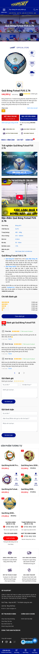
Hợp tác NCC (12, 602)
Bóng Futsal (12, 31)
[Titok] (16, 642)
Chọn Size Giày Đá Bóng (8, 619)
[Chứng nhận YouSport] (27, 642)
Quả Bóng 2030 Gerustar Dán (8, 513)
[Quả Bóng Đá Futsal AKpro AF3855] (9, 479)
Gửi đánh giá (8, 401)
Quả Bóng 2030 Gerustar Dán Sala (28, 489)
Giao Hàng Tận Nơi (7, 621)
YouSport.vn (10, 287)
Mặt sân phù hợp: (5, 250)
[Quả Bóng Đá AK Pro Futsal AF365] (9, 455)
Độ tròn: (4, 239)
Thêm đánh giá (19, 316)
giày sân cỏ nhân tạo (27, 13)
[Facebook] (4, 642)
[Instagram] (8, 642)
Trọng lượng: (6, 232)
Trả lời (10, 339)
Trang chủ (6, 29)
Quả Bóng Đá (30, 29)
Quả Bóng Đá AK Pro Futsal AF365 (10, 465)
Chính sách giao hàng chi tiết (10, 122)
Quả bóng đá (10, 259)
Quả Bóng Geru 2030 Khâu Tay (29, 465)
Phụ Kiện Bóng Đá (21, 29)
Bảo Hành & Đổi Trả (7, 624)
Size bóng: (5, 225)
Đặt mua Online (10, 117)
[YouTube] (12, 642)
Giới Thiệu (5, 602)
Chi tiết (20, 140)
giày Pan (19, 13)
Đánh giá (29, 140)
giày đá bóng (12, 13)
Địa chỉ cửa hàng (29, 117)
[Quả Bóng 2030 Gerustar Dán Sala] (29, 479)
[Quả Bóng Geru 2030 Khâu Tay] (29, 455)
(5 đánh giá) (33, 94)
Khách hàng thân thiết (8, 626)
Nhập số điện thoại (10, 539)
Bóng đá (12, 29)
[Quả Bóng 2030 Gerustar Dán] (9, 503)
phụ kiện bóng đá (31, 259)
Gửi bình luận (9, 435)
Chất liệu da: (5, 229)
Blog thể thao (11, 606)
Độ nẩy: (4, 242)
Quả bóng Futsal (11, 266)
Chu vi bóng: (5, 235)
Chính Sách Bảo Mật (26, 619)
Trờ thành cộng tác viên (24, 602)
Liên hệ (4, 606)
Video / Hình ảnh (8, 140)
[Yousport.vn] (19, 3)
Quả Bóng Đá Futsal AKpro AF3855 (9, 489)
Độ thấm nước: (6, 246)
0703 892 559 (12, 527)
